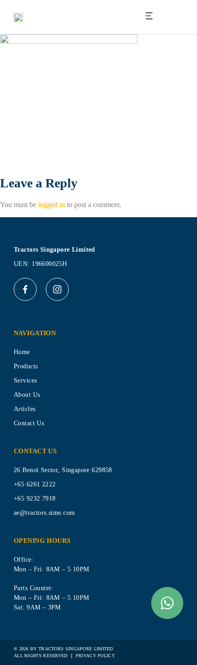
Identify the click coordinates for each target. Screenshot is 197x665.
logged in (51, 205)
